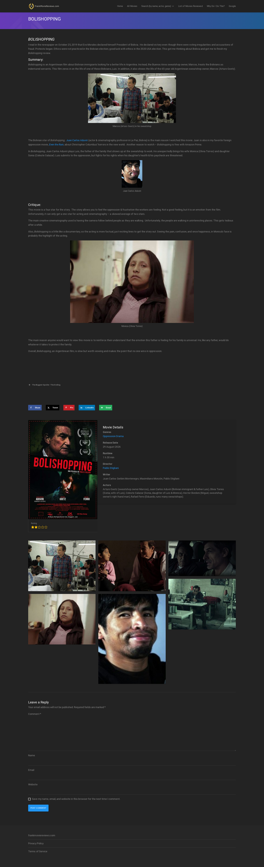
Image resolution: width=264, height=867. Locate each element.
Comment (34, 713)
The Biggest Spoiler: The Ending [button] (46, 385)
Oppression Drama (113, 436)
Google (232, 6)
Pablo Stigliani (111, 468)
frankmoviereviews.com (41, 835)
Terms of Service (37, 851)
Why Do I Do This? (216, 6)
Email (31, 770)
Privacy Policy (36, 843)
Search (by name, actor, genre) (156, 6)
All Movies (132, 6)
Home (120, 6)
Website (33, 784)
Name (31, 755)
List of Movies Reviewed (190, 6)
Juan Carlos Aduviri (77, 140)
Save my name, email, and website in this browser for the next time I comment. (76, 798)
